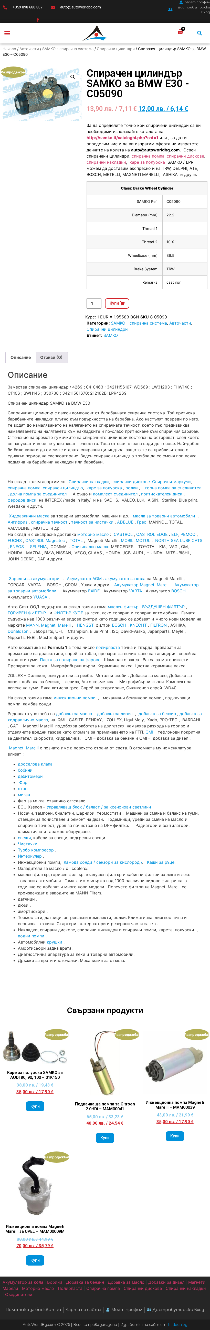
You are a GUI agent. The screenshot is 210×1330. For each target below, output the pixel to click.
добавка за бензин (157, 713)
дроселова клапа (35, 764)
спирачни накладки (106, 162)
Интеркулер (30, 856)
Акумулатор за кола (23, 1282)
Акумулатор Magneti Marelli (142, 584)
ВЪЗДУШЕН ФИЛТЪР (163, 606)
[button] (7, 33)
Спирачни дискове (143, 1288)
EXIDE (94, 590)
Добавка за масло (126, 1282)
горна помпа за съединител (173, 487)
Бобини (54, 1282)
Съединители (18, 1294)
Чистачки (27, 843)
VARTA (135, 590)
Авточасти (29, 49)
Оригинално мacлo (90, 546)
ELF (174, 534)
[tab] (20, 357)
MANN (32, 625)
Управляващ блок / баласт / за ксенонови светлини (99, 807)
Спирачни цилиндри (116, 49)
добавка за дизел (114, 713)
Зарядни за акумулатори (35, 578)
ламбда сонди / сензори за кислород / (102, 862)
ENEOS (17, 546)
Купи (35, 1106)
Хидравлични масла (29, 515)
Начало (9, 49)
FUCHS (15, 540)
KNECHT (138, 625)
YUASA (40, 597)
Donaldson (18, 631)
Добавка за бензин (85, 1282)
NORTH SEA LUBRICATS (178, 540)
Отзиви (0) (51, 357)
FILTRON (158, 625)
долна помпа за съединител (38, 493)
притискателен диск (161, 493)
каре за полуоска (148, 162)
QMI (149, 732)
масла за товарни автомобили (164, 515)
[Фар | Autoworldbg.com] (18, 782)
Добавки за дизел (166, 1282)
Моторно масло (38, 1288)
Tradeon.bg (177, 1324)
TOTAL (76, 540)
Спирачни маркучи (171, 481)
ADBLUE (125, 522)
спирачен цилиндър (63, 487)
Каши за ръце (160, 862)
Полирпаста (70, 1288)
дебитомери (30, 776)
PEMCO (188, 534)
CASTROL (123, 534)
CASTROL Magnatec (45, 540)
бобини (25, 770)
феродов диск (22, 500)
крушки (54, 942)
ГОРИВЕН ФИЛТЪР (27, 612)
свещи (24, 837)
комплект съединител (115, 493)
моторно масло (93, 534)
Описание (20, 357)
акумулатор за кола (125, 578)
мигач (24, 794)
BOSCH (178, 590)
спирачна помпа (148, 156)
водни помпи (31, 935)
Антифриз (17, 522)
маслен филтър (123, 606)
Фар (23, 782)
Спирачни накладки (89, 481)
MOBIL (127, 540)
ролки (131, 487)
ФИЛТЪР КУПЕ (68, 612)
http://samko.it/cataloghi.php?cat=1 (122, 137)
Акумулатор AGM (84, 578)
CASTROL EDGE (152, 534)
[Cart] (180, 31)
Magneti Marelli (56, 625)
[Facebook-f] (38, 20)
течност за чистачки (92, 522)
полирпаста (108, 647)
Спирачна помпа (103, 1288)
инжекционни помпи (75, 697)
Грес (141, 522)
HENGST (85, 625)
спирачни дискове (185, 156)
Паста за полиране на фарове (70, 659)
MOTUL (143, 540)
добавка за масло (74, 713)
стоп (22, 788)
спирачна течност (49, 522)
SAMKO (110, 335)
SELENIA (38, 546)
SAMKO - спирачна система (67, 49)
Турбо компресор (36, 849)
